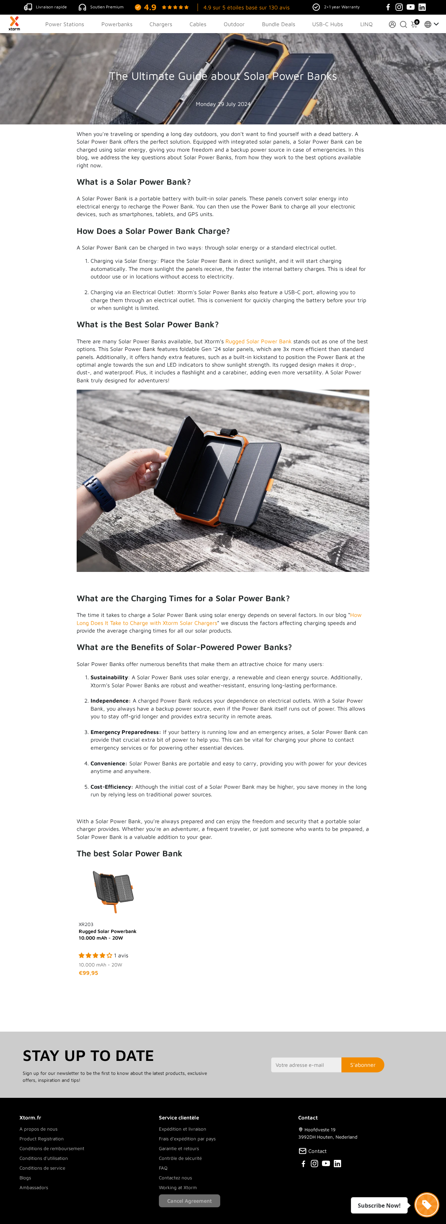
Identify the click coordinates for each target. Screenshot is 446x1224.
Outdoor (234, 24)
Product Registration (42, 1138)
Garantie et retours (179, 1148)
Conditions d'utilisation (44, 1158)
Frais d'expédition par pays (187, 1138)
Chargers (160, 24)
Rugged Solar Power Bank (258, 341)
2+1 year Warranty (342, 6)
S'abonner (363, 1065)
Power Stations (64, 24)
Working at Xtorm (178, 1187)
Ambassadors (34, 1187)
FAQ (163, 1168)
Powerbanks (116, 24)
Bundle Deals (278, 24)
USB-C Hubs (327, 24)
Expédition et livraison (182, 1129)
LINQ (366, 24)
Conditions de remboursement (52, 1148)
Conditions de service (42, 1168)
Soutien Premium (107, 6)
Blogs (25, 1177)
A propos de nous (38, 1129)
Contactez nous (175, 1177)
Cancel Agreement (189, 1201)
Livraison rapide (51, 6)
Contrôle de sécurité (180, 1158)
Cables (198, 24)
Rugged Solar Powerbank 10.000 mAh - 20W (108, 931)
